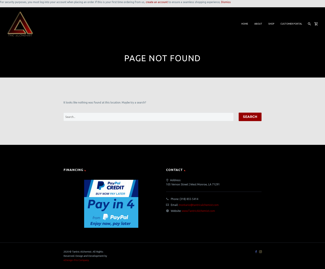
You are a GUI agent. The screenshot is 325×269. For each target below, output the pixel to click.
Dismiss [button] (226, 2)
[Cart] (317, 24)
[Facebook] (256, 251)
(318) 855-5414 (189, 198)
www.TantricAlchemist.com (198, 210)
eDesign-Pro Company (76, 260)
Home (244, 23)
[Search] (309, 24)
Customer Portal (291, 23)
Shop (271, 23)
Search (250, 117)
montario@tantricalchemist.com (199, 204)
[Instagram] (260, 251)
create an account (157, 2)
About (258, 23)
